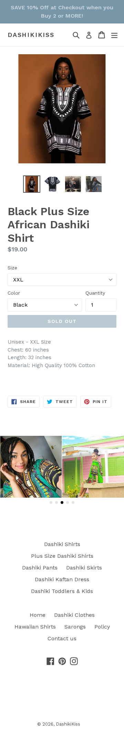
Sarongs (75, 626)
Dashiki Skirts (84, 567)
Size (12, 267)
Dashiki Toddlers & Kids (62, 591)
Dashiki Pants (40, 567)
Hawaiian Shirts (35, 626)
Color (14, 293)
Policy (102, 626)
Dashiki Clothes (74, 615)
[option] (31, 184)
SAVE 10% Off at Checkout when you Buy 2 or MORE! (62, 11)
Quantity (95, 293)
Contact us (62, 638)
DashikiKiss (31, 34)
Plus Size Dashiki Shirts (62, 556)
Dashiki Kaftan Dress (62, 579)
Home (37, 615)
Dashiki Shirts (62, 544)
